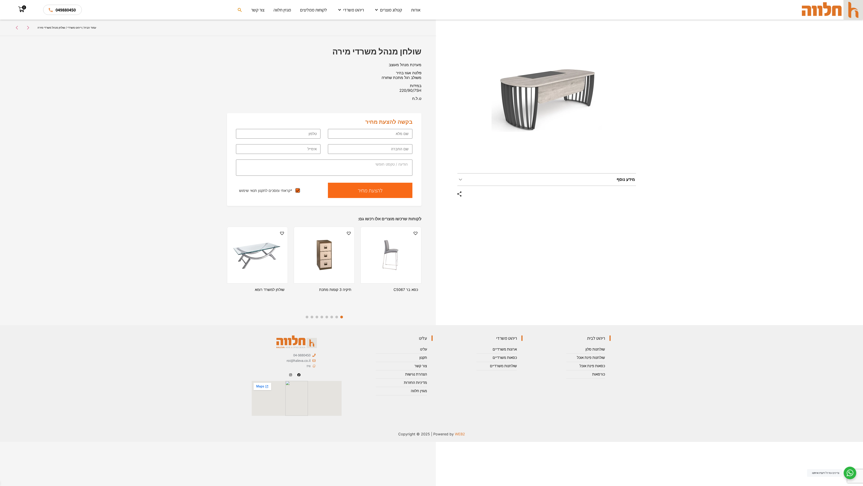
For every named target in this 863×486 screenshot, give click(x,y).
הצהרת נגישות (416, 374)
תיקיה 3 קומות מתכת (335, 290)
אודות (415, 10)
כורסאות (598, 374)
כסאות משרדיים (505, 358)
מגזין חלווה (282, 10)
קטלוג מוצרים (391, 10)
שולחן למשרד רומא (270, 290)
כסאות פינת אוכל (592, 366)
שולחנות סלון (595, 349)
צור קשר (258, 10)
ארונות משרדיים (505, 349)
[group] (546, 100)
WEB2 (460, 434)
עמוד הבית (90, 27)
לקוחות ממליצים (313, 10)
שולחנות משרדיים (503, 366)
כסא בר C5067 (406, 290)
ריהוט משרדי (353, 10)
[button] (240, 10)
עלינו (423, 349)
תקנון (423, 358)
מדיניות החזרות (415, 382)
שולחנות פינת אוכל (591, 358)
